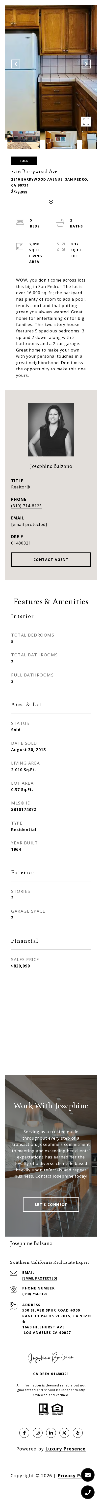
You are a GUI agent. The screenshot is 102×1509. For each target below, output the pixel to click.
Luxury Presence (65, 1449)
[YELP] (78, 1433)
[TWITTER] (64, 1433)
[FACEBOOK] (24, 1433)
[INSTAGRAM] (38, 1433)
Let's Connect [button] (51, 1204)
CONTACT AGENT (51, 559)
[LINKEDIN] (51, 1433)
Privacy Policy (75, 1475)
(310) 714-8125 (26, 506)
